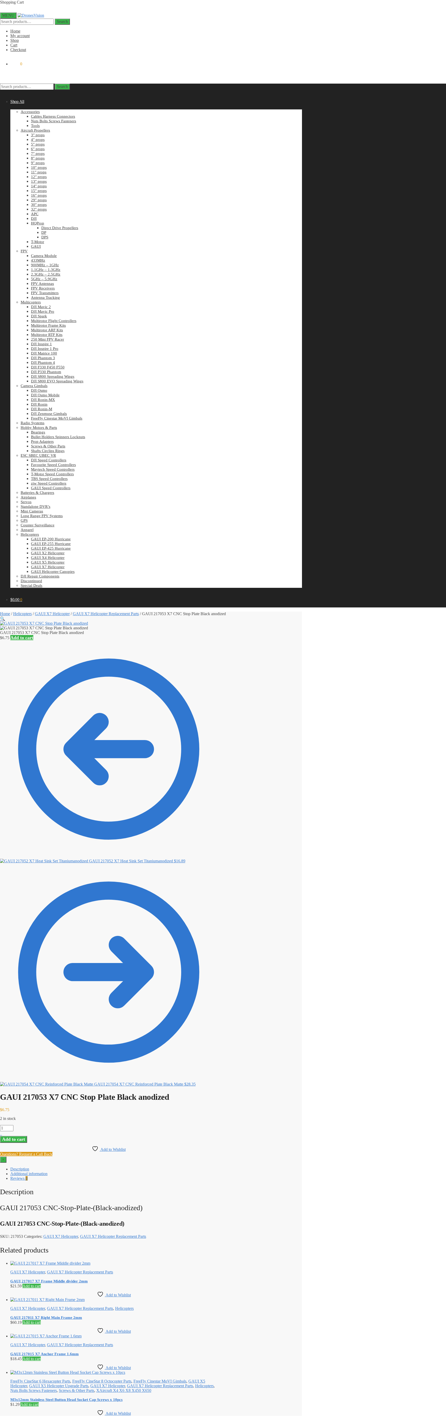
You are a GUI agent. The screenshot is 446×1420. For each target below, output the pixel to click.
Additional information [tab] (28, 1174)
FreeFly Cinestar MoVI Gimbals (159, 1381)
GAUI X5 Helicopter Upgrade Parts (58, 1386)
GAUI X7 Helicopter (52, 614)
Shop (14, 40)
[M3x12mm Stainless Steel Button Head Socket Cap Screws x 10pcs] (67, 1372)
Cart (13, 45)
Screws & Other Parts (76, 1390)
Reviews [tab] (19, 1178)
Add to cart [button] (31, 1286)
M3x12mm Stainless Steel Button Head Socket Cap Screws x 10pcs (66, 1400)
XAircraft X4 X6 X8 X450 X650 (123, 1390)
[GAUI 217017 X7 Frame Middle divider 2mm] (50, 1263)
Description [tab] (19, 1169)
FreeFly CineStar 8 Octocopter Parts (101, 1381)
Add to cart (21, 637)
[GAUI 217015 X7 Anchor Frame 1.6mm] (46, 1336)
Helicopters (22, 614)
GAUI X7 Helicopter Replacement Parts (106, 614)
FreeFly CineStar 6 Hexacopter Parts (40, 1381)
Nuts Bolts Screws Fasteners (33, 1390)
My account (20, 36)
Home (15, 31)
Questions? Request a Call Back (26, 1154)
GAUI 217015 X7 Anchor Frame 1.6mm (44, 1354)
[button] (2, 618)
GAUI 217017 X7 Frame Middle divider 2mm (49, 1281)
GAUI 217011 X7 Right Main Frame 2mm (46, 1317)
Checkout (18, 49)
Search (62, 21)
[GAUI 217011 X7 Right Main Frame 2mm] (47, 1299)
